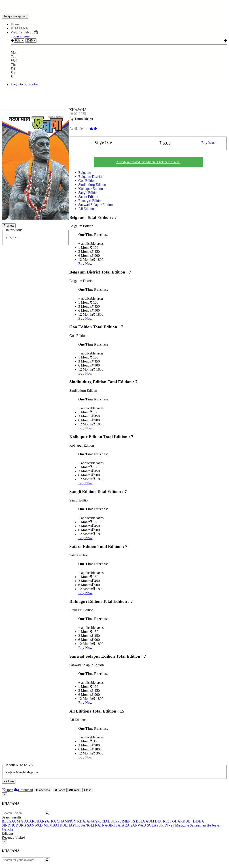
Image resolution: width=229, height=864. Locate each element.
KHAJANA (85, 821)
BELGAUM (11, 821)
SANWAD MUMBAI (43, 825)
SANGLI (87, 825)
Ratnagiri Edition (90, 201)
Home (15, 24)
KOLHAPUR (70, 825)
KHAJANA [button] (19, 28)
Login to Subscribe (24, 84)
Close (87, 790)
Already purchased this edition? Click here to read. (148, 162)
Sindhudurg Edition (92, 184)
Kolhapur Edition (90, 189)
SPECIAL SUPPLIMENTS (115, 821)
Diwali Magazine (177, 825)
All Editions (86, 209)
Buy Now (85, 263)
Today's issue (20, 36)
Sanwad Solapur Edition (95, 205)
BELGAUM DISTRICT (153, 821)
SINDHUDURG (14, 825)
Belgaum (84, 172)
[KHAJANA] (114, 7)
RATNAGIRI (105, 825)
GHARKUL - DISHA (188, 821)
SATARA (122, 825)
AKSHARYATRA (42, 821)
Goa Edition (86, 180)
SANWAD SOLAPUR (147, 825)
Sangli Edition (88, 193)
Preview (9, 225)
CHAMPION (66, 821)
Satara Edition (88, 197)
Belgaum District (90, 176)
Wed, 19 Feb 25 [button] (22, 32)
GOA (25, 821)
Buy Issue (208, 143)
